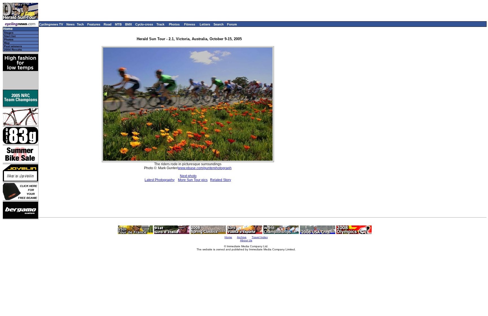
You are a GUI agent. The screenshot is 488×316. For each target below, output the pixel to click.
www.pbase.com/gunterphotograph (205, 168)
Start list (10, 36)
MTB (118, 24)
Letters (205, 24)
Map (7, 42)
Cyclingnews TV (51, 24)
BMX (128, 24)
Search (218, 24)
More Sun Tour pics (193, 180)
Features (93, 24)
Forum (232, 24)
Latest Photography (160, 180)
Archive (242, 237)
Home (8, 29)
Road (108, 24)
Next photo (188, 176)
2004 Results (13, 49)
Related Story (220, 180)
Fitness (189, 24)
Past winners (13, 46)
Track (160, 24)
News (70, 24)
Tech (80, 24)
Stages (9, 32)
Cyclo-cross (144, 24)
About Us (246, 240)
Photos (174, 24)
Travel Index (260, 237)
